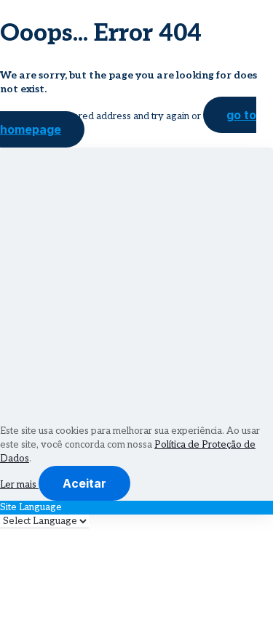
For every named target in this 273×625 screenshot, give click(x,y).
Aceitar (84, 483)
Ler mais (19, 485)
